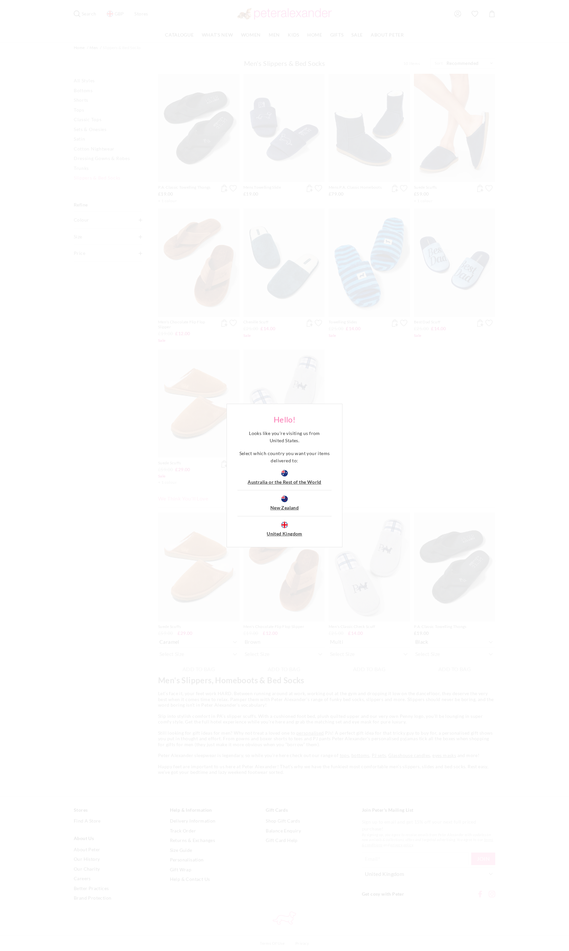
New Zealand (284, 507)
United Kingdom (284, 533)
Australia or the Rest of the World (284, 482)
